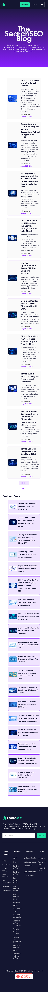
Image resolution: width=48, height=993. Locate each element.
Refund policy (42, 869)
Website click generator (17, 939)
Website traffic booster (16, 931)
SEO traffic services (17, 910)
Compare (28, 851)
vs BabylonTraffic (30, 870)
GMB (15, 858)
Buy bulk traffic (16, 873)
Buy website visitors (16, 888)
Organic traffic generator (17, 923)
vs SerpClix (28, 866)
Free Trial (24, 5)
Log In (35, 4)
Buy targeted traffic (16, 880)
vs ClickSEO (29, 875)
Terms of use (42, 863)
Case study (4, 869)
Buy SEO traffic (16, 904)
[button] (42, 4)
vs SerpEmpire (30, 862)
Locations (6, 890)
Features (6, 886)
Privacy (42, 858)
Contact (6, 864)
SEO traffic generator (17, 916)
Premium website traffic (16, 947)
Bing (14, 862)
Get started (5, 875)
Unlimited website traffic (17, 956)
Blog (4, 861)
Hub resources (6, 881)
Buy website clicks (16, 896)
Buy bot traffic (16, 867)
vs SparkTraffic (30, 858)
